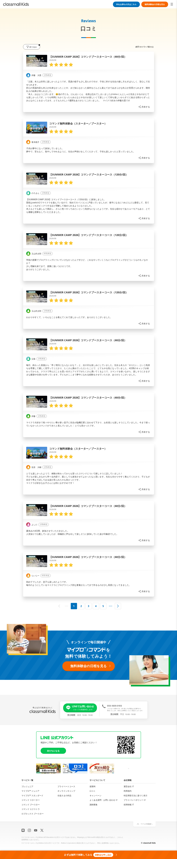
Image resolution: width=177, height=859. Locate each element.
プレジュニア (27, 786)
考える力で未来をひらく (42, 707)
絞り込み (33, 47)
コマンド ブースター (30, 804)
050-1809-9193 (114, 705)
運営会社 (128, 786)
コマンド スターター (30, 800)
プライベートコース (66, 786)
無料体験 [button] (155, 4)
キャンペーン (95, 795)
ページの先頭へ (147, 824)
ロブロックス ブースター (32, 813)
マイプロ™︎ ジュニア (30, 791)
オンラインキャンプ (66, 791)
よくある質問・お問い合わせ (102, 800)
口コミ (93, 791)
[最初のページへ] (66, 606)
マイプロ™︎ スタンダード (32, 795)
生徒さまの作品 (64, 795)
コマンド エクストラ (30, 809)
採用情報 (128, 804)
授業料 (93, 786)
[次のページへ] (118, 606)
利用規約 (128, 791)
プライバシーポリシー (133, 800)
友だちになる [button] (53, 750)
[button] (144, 107)
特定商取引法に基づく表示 (135, 795)
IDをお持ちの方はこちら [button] (126, 4)
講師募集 (93, 804)
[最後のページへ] (110, 606)
